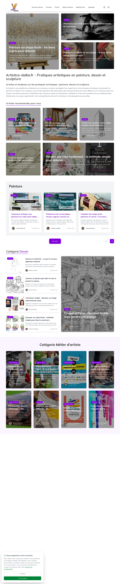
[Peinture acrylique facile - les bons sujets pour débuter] (32, 41)
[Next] (112, 241)
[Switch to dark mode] (108, 7)
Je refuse (22, 574)
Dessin (57, 7)
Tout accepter (22, 578)
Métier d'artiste (68, 7)
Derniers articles (37, 7)
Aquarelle (91, 7)
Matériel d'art (80, 7)
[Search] (104, 7)
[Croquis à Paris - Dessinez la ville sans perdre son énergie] (87, 294)
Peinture (49, 7)
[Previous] (106, 241)
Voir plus (55, 241)
